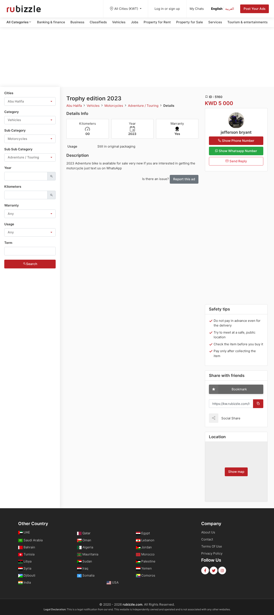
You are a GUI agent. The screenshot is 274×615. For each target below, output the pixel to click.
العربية (229, 9)
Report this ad (184, 179)
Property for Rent (157, 22)
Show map (236, 472)
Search (31, 264)
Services (215, 22)
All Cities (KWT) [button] (126, 9)
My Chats (197, 9)
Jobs (134, 22)
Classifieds (98, 22)
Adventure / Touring (143, 106)
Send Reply (238, 161)
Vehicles (118, 22)
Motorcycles (114, 106)
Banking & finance (51, 22)
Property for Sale (189, 22)
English (216, 9)
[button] (30, 101)
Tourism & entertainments (247, 22)
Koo (251, 418)
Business (77, 22)
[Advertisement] (137, 57)
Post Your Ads (254, 9)
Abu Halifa (74, 106)
